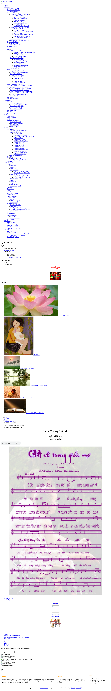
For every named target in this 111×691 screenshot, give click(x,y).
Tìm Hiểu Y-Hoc (14, 125)
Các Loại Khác (14, 202)
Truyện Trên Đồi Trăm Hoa (17, 75)
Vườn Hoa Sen (17, 79)
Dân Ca (12, 180)
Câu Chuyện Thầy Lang (16, 123)
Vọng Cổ (12, 183)
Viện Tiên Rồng (11, 222)
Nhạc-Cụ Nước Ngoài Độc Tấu (22, 177)
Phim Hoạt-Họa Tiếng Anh (21, 18)
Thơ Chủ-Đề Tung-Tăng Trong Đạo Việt (24, 52)
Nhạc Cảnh (13, 165)
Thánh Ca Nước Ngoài (20, 151)
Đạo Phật (9, 157)
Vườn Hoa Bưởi (18, 77)
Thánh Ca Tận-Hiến (19, 145)
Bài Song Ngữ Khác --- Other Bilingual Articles (22, 93)
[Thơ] (10, 49)
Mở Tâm (12, 197)
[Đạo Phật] (12, 157)
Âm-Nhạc (9, 101)
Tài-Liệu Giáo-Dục (12, 46)
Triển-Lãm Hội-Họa (12, 110)
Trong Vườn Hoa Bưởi (20, 59)
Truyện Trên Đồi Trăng (16, 74)
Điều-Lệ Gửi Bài (11, 232)
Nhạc (8, 164)
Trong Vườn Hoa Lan (19, 66)
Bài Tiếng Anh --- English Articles (19, 94)
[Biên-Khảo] (10, 221)
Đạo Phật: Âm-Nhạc (15, 158)
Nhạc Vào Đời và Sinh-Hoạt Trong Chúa (24, 136)
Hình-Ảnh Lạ (10, 191)
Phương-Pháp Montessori (16, 39)
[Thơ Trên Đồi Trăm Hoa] (23, 58)
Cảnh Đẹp (9, 187)
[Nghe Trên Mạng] (16, 196)
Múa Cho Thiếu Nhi (19, 29)
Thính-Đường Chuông (16, 107)
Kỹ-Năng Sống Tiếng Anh (20, 23)
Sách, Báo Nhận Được (13, 237)
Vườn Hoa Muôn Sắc (19, 82)
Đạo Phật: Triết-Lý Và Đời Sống (18, 159)
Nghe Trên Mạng (11, 196)
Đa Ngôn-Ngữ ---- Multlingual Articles (17, 87)
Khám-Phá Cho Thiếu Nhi (20, 37)
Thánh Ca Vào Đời (19, 146)
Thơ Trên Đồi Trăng (15, 50)
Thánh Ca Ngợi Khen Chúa (21, 149)
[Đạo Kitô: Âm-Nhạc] (21, 132)
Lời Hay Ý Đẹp (11, 194)
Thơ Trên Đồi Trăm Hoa (16, 58)
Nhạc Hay (13, 167)
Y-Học (6, 114)
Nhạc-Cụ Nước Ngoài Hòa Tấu (22, 173)
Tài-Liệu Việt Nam (12, 203)
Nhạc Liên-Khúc (14, 184)
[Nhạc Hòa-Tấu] (18, 170)
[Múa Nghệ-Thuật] (16, 215)
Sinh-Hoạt (6, 229)
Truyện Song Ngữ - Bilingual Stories (19, 90)
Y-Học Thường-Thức (15, 122)
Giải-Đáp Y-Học (14, 126)
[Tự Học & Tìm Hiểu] (18, 42)
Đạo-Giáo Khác (11, 161)
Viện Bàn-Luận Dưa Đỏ (13, 226)
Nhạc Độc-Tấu (14, 174)
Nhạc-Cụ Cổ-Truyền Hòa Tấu (21, 171)
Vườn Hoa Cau (18, 81)
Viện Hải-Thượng (11, 117)
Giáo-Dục (6, 7)
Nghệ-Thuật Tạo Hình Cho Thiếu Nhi (23, 31)
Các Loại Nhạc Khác (15, 186)
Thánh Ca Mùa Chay (19, 142)
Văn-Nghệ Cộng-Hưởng (20, 56)
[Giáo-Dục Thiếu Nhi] (18, 13)
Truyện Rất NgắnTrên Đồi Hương (19, 72)
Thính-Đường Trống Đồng (17, 106)
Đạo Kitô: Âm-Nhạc (15, 132)
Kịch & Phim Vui (11, 213)
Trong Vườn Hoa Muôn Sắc (21, 65)
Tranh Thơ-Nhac (18, 53)
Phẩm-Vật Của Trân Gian (13, 10)
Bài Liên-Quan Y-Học (13, 120)
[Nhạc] (10, 164)
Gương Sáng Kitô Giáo (16, 155)
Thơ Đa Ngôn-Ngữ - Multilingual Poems (20, 88)
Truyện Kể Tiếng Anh (19, 17)
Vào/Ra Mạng (7, 600)
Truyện (9, 69)
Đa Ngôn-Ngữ (7, 640)
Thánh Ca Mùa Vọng (19, 139)
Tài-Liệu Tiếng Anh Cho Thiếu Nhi (19, 14)
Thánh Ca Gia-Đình (19, 148)
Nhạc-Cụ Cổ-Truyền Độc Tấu (21, 175)
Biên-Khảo (7, 221)
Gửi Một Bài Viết (8, 598)
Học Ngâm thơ (14, 43)
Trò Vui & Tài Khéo (12, 193)
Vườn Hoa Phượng (19, 78)
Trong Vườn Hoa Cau (19, 63)
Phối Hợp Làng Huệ (76, 688)
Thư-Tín (9, 231)
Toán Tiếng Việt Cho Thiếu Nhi (22, 36)
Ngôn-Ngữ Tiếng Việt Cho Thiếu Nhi (23, 34)
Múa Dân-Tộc (14, 216)
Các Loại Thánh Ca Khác (20, 152)
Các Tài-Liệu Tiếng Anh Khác (21, 26)
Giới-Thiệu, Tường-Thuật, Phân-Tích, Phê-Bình (19, 85)
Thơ (8, 49)
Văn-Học (6, 47)
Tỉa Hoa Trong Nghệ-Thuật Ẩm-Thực (20, 209)
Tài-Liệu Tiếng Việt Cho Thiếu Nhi (19, 27)
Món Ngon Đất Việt (15, 208)
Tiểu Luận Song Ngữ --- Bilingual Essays (21, 91)
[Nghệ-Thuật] (10, 100)
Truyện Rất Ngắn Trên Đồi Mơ (18, 71)
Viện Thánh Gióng (12, 224)
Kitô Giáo (9, 129)
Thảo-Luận (10, 97)
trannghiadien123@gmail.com (14, 257)
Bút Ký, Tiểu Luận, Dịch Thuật (15, 84)
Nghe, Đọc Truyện (15, 200)
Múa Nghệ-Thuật (11, 215)
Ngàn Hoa (6, 644)
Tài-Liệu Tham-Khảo (15, 210)
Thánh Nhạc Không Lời (20, 154)
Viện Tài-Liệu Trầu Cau (13, 225)
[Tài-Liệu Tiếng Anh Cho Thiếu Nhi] (29, 14)
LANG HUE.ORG (44, 688)
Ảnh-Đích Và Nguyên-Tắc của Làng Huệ (18, 234)
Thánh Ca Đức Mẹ (18, 138)
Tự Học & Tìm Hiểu (12, 42)
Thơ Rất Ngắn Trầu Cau (20, 55)
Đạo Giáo (6, 127)
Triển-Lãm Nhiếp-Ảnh (13, 111)
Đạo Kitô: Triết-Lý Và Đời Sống (18, 130)
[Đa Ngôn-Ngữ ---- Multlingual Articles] (27, 87)
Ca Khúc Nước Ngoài (16, 178)
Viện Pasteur (10, 116)
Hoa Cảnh (13, 206)
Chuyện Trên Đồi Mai (13, 95)
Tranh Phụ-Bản (11, 113)
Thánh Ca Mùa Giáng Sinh (21, 141)
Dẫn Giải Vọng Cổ (15, 45)
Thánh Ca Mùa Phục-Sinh (20, 143)
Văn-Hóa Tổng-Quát (12, 98)
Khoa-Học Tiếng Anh (19, 24)
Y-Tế (8, 119)
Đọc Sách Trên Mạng (15, 205)
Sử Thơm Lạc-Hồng (12, 11)
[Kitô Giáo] (13, 129)
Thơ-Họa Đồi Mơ (15, 68)
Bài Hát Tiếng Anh (18, 15)
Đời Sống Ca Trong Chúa (20, 135)
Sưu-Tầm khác (11, 219)
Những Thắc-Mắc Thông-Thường (16, 235)
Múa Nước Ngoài (15, 218)
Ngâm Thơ (13, 181)
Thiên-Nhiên (10, 189)
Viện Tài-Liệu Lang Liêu (13, 228)
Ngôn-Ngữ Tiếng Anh (19, 20)
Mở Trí (12, 199)
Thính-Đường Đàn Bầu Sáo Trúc (18, 104)
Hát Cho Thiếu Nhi (19, 30)
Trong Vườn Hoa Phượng (20, 61)
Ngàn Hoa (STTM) (9, 162)
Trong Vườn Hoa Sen (19, 62)
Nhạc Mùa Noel (18, 133)
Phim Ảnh (9, 212)
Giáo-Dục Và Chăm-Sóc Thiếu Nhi (19, 40)
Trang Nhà (6, 5)
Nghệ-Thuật (7, 100)
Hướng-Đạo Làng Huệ (13, 8)
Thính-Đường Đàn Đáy (16, 103)
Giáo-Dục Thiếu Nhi (12, 13)
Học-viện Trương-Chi (16, 109)
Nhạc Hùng (13, 168)
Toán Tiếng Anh (18, 21)
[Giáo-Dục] (9, 7)
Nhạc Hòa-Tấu (14, 170)
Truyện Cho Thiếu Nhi (19, 33)
